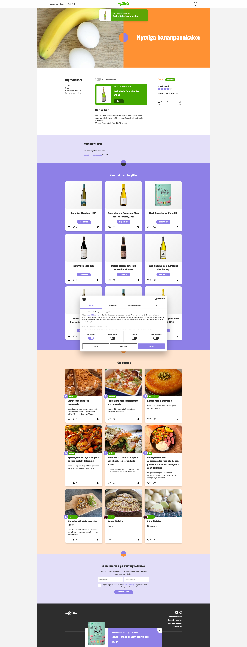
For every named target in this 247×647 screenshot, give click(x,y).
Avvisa (96, 346)
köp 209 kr (163, 222)
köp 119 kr (123, 222)
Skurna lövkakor (116, 521)
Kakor (161, 79)
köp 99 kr (123, 274)
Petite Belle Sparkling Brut (126, 16)
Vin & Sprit (71, 4)
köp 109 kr (84, 222)
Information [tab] (113, 305)
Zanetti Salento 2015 (83, 265)
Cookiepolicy (176, 627)
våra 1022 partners (93, 315)
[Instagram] (180, 612)
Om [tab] (156, 305)
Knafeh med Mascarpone (159, 400)
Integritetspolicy (175, 620)
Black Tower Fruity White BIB (163, 213)
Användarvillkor (175, 617)
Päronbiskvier (154, 521)
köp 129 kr (84, 274)
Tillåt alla (151, 346)
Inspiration (54, 4)
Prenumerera (123, 592)
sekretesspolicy (128, 585)
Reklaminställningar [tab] (134, 305)
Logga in (86, 155)
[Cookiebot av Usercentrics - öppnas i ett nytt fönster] (156, 299)
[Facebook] (176, 612)
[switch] (112, 338)
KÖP (119, 101)
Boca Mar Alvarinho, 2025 (83, 213)
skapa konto (97, 155)
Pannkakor (170, 79)
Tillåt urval (123, 346)
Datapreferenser (175, 623)
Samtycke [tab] (91, 305)
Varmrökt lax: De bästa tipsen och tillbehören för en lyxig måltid (123, 461)
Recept (62, 4)
